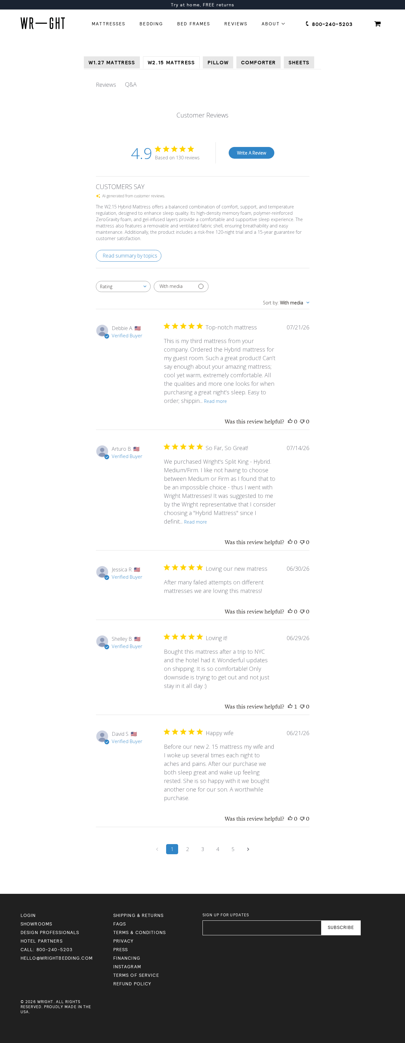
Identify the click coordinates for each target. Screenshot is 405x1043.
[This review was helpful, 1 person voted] (290, 707)
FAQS (119, 924)
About (272, 23)
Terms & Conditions (139, 932)
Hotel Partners (42, 941)
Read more (215, 401)
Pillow (218, 63)
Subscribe (341, 927)
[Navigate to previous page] (157, 849)
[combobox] (123, 286)
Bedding (151, 23)
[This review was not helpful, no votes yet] (302, 422)
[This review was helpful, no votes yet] (290, 422)
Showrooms (36, 924)
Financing (126, 958)
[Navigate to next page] (248, 849)
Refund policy (132, 984)
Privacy (123, 941)
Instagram (127, 967)
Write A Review (251, 153)
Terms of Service (136, 975)
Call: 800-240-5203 (46, 949)
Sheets (299, 63)
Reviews (235, 23)
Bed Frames (193, 23)
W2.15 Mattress (171, 63)
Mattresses (108, 23)
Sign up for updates (225, 915)
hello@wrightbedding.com (57, 958)
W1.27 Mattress (112, 63)
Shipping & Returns (138, 915)
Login (28, 915)
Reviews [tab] (106, 84)
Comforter (258, 63)
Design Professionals (50, 932)
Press (120, 949)
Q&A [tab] (131, 84)
